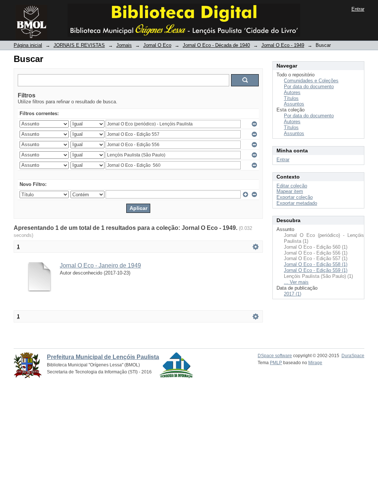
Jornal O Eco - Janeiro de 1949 (100, 265)
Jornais (124, 45)
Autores (292, 92)
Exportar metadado (296, 203)
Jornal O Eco (157, 45)
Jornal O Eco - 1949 (282, 45)
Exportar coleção (294, 197)
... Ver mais (296, 282)
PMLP (276, 362)
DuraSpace (352, 355)
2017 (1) (292, 294)
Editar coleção (291, 186)
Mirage (315, 362)
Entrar (357, 9)
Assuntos (294, 104)
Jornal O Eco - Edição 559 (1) (315, 270)
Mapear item (289, 191)
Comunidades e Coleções (311, 80)
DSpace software (275, 355)
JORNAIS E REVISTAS (79, 45)
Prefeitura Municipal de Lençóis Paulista (103, 357)
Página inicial (28, 45)
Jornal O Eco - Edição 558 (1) (315, 264)
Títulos (291, 98)
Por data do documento (309, 86)
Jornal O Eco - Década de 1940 (216, 45)
